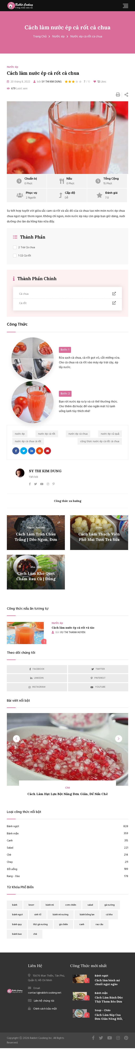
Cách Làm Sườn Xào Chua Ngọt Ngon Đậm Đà (67, 794)
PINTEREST (99, 678)
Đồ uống (67, 869)
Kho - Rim (36, 567)
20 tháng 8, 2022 (20, 82)
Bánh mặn (67, 834)
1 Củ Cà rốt (24, 256)
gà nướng (109, 905)
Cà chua (23, 294)
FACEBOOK (38, 669)
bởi (49, 82)
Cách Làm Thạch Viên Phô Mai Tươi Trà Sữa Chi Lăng (99, 539)
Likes (102, 82)
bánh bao (17, 934)
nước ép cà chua (78, 434)
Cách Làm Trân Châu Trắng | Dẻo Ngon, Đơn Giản (36, 539)
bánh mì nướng (60, 915)
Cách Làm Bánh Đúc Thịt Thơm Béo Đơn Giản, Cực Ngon (109, 1001)
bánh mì (50, 905)
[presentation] (16, 738)
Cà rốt (23, 303)
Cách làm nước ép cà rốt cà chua (68, 27)
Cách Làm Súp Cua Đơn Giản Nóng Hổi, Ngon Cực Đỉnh (109, 1018)
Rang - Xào (67, 876)
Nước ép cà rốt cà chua (86, 36)
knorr (31, 905)
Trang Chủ (40, 36)
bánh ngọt (17, 915)
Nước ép (58, 36)
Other (99, 528)
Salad (67, 848)
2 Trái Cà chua (26, 247)
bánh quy (17, 924)
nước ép (20, 434)
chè (35, 934)
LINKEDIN (39, 678)
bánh (14, 905)
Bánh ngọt (67, 826)
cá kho (109, 915)
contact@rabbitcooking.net (44, 993)
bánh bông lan (87, 915)
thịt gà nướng (40, 924)
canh (81, 924)
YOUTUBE (100, 687)
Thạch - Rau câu (36, 528)
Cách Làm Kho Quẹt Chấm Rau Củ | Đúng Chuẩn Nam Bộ (36, 579)
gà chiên (63, 924)
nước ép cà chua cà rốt (28, 441)
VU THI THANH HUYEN (70, 632)
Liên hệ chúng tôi (44, 1001)
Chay (67, 862)
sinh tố (37, 915)
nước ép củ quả (110, 434)
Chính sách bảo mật (45, 1009)
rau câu (99, 924)
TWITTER (100, 669)
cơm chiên (70, 905)
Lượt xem (19, 89)
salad (90, 905)
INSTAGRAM (38, 687)
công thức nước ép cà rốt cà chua (99, 441)
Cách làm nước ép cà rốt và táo (73, 627)
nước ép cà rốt (46, 434)
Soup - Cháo (103, 1010)
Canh (67, 841)
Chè (67, 855)
